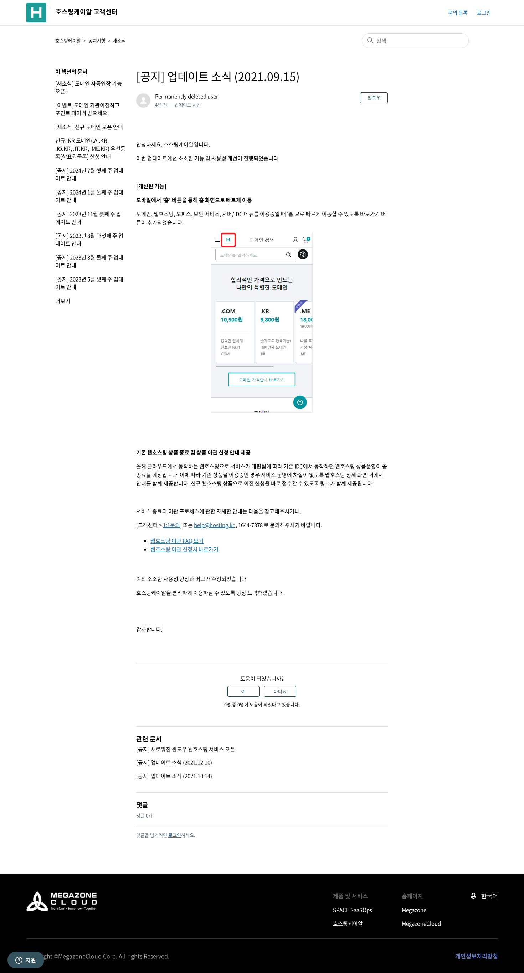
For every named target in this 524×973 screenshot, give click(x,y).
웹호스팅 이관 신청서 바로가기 (184, 549)
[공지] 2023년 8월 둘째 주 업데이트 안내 (89, 261)
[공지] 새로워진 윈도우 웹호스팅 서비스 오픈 (185, 749)
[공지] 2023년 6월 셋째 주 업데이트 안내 (89, 283)
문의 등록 (458, 12)
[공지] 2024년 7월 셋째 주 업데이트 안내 (89, 174)
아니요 (280, 691)
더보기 (62, 301)
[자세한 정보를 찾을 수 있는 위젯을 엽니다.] (25, 960)
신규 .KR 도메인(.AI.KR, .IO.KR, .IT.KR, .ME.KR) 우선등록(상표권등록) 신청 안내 (90, 148)
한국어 (489, 896)
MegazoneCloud (421, 923)
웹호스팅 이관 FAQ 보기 (177, 541)
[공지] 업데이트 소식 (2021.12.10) (174, 762)
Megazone (414, 910)
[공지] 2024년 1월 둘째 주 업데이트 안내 (89, 196)
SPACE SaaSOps (352, 910)
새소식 (119, 40)
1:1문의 (171, 525)
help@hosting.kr (214, 525)
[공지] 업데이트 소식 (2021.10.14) (174, 776)
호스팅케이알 (68, 40)
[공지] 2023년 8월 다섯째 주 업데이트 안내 (89, 240)
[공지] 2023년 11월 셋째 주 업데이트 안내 (88, 218)
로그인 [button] (484, 12)
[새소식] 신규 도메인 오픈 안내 (89, 127)
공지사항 (97, 40)
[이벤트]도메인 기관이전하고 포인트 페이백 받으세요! (87, 109)
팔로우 (374, 97)
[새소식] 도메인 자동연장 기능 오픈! (88, 87)
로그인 (174, 835)
